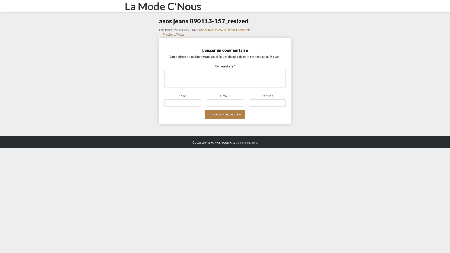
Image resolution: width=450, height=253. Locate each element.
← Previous (167, 34)
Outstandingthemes (247, 142)
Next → (182, 34)
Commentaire (225, 66)
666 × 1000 (206, 30)
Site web (267, 96)
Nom (182, 96)
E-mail (225, 96)
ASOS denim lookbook (234, 30)
